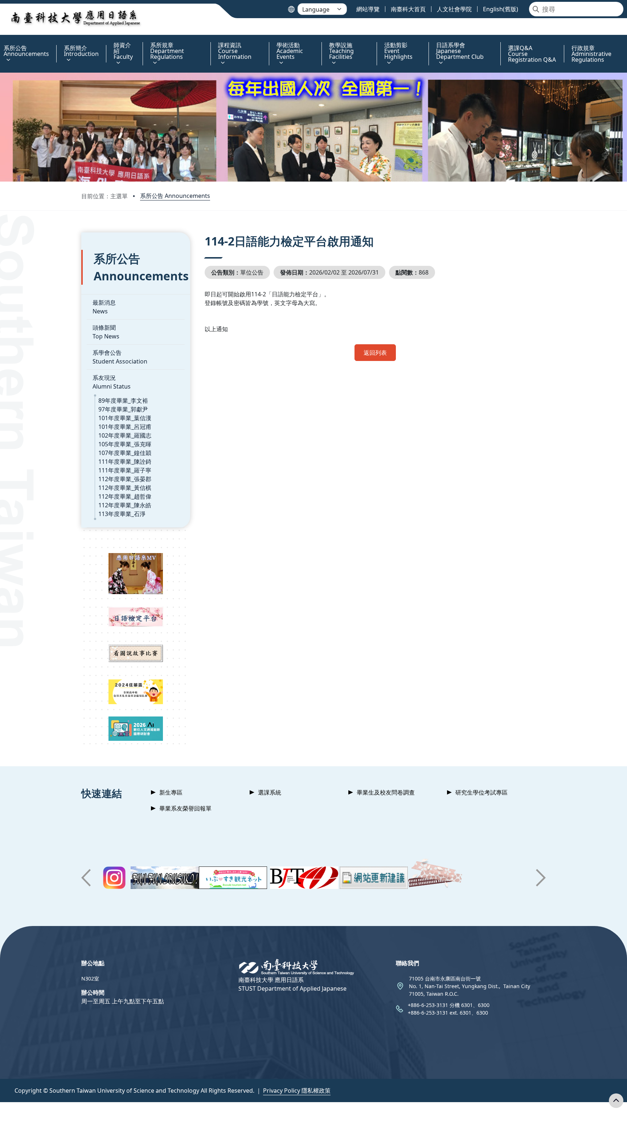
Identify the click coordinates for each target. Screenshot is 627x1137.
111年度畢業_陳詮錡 (124, 462)
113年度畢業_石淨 (122, 514)
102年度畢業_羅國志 (124, 435)
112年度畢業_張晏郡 (124, 479)
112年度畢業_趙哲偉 (124, 496)
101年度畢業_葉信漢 (124, 418)
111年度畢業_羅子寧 (124, 470)
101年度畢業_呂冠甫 (124, 427)
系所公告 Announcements (175, 196)
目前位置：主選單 (104, 196)
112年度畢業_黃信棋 (124, 488)
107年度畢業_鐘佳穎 (124, 453)
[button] (86, 877)
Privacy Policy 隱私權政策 (297, 1091)
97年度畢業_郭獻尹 (123, 409)
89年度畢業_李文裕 (123, 401)
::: (1, 41)
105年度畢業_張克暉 (124, 444)
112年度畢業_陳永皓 (124, 505)
